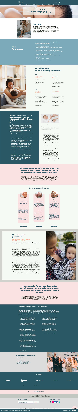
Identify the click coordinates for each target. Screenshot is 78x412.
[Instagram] (53, 402)
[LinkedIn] (55, 402)
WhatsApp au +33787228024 (45, 396)
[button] (59, 2)
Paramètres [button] (65, 410)
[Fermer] (76, 410)
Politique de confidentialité (26, 410)
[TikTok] (59, 402)
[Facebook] (57, 402)
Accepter (74, 410)
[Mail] (50, 402)
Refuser (69, 410)
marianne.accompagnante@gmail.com (48, 385)
